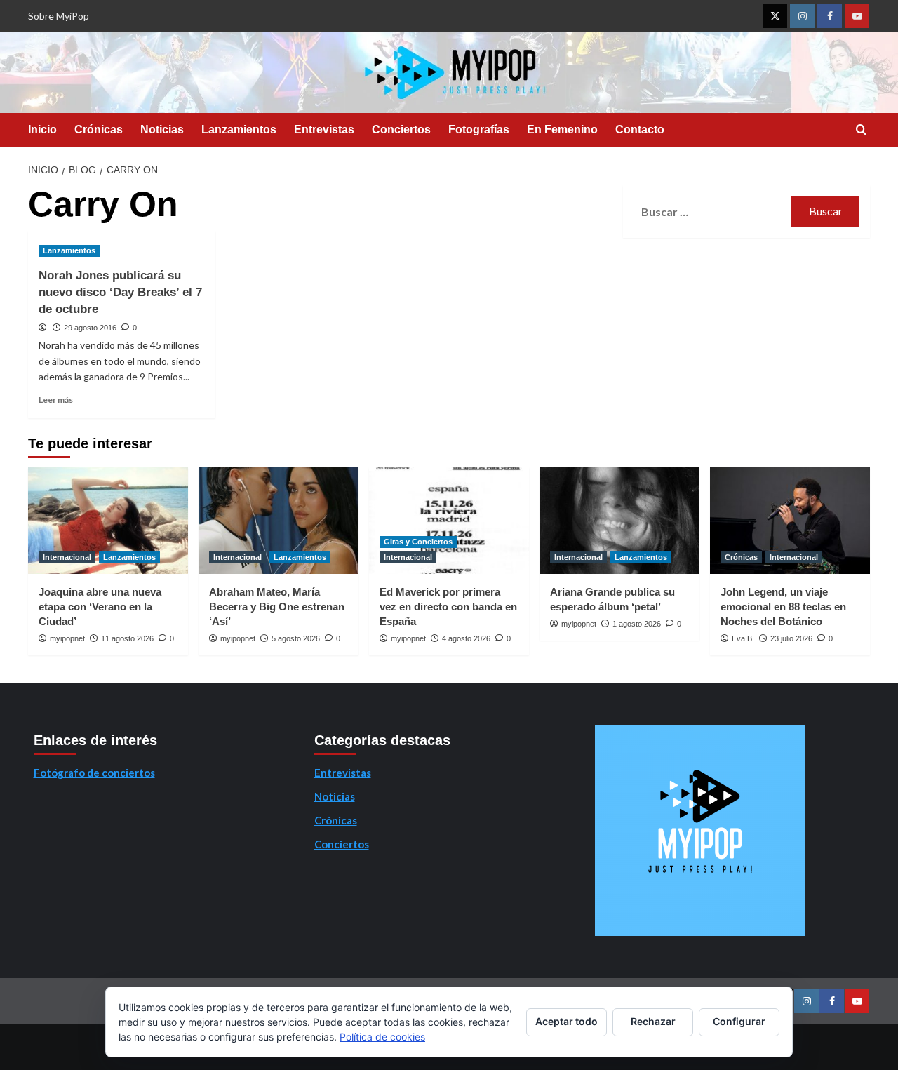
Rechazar (653, 1021)
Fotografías (478, 129)
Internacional (67, 557)
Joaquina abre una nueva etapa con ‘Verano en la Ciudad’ (100, 606)
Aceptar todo (566, 1021)
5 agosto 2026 (296, 638)
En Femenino (562, 129)
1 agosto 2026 (636, 624)
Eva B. (743, 638)
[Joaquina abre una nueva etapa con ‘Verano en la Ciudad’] (108, 520)
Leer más (56, 399)
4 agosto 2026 (466, 638)
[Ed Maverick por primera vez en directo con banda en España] (449, 520)
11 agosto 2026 (127, 638)
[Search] (861, 130)
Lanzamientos (238, 129)
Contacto (639, 129)
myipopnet (67, 638)
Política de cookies (382, 1037)
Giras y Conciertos (418, 541)
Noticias (162, 129)
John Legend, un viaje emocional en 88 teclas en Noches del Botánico (783, 606)
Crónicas (98, 129)
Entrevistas (324, 129)
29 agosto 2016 (90, 327)
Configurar (739, 1021)
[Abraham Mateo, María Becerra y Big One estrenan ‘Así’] (278, 520)
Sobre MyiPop (58, 16)
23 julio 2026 (791, 638)
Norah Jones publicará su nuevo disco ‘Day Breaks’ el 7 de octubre (120, 292)
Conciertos (401, 129)
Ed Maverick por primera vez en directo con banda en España (448, 606)
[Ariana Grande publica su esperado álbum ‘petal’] (619, 520)
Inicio (42, 129)
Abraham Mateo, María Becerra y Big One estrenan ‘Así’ (276, 606)
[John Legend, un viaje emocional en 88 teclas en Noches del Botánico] (790, 520)
